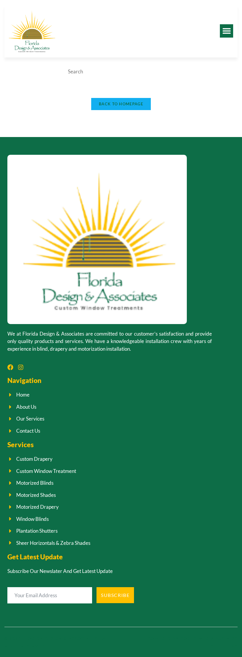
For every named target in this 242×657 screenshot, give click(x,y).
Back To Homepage (121, 104)
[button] (226, 31)
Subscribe (115, 595)
